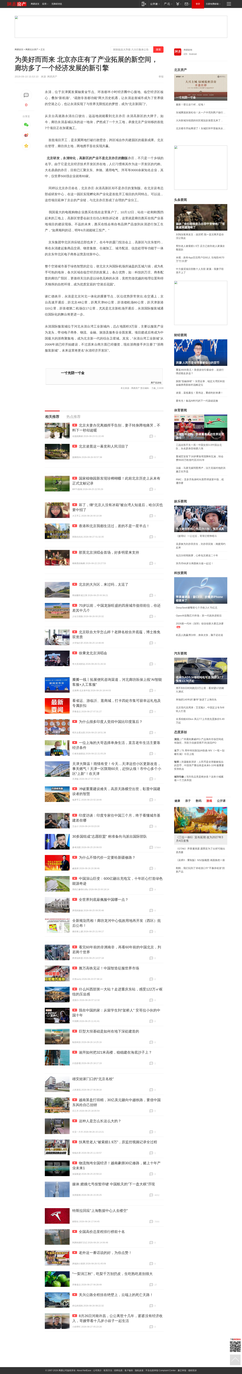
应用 (44, 4)
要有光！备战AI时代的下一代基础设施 (197, 400)
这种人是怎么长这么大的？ (100, 1121)
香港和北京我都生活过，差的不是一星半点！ (114, 526)
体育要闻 (180, 410)
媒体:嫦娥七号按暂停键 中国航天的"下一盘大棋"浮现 (113, 1184)
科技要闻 (180, 573)
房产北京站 (156, 382)
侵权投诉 (192, 1370)
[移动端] (144, 4)
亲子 (188, 800)
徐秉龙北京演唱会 (93, 653)
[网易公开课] (155, 4)
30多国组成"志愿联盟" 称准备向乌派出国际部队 (109, 836)
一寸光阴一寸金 (73, 373)
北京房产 (180, 70)
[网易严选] (167, 4)
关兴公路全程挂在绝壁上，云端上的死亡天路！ (116, 1295)
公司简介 (97, 1370)
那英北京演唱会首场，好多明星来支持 (109, 552)
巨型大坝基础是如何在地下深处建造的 (109, 1031)
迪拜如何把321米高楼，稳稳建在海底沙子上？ (115, 1052)
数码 (198, 800)
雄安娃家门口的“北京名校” (93, 1079)
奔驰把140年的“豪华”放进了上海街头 (196, 699)
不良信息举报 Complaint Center (160, 1370)
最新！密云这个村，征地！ (191, 104)
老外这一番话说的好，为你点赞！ (105, 1253)
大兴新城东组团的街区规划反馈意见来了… (199, 120)
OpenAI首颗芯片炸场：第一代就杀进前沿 (199, 615)
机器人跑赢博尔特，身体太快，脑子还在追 (199, 635)
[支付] (178, 4)
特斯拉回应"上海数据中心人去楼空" (100, 1211)
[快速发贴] (26, 95)
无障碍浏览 (56, 4)
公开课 (221, 800)
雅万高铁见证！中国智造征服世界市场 (109, 968)
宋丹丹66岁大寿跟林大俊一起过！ (194, 563)
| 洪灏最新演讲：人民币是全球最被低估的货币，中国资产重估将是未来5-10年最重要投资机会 (199, 765)
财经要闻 (180, 335)
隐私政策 (139, 1370)
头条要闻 (180, 200)
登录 (198, 4)
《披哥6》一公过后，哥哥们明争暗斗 (196, 536)
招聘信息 (118, 1370)
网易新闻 (188, 50)
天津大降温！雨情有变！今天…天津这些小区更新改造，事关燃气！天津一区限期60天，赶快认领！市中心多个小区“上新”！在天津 (116, 769)
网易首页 (35, 4)
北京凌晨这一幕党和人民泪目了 (103, 446)
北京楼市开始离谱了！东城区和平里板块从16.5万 (201, 128)
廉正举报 (182, 1370)
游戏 (209, 800)
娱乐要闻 (180, 501)
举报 (161, 76)
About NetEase (84, 1370)
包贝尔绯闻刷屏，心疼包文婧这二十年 (197, 555)
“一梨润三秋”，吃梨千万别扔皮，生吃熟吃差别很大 (112, 1274)
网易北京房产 (32, 49)
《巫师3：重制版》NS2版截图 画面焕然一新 (200, 860)
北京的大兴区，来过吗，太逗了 (103, 584)
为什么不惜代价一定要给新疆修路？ (107, 857)
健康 (177, 800)
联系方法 (108, 1370)
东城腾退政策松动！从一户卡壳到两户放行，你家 (201, 112)
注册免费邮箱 (212, 4)
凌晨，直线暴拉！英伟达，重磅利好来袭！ (199, 392)
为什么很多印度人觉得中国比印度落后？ (111, 722)
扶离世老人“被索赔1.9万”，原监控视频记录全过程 (118, 1142)
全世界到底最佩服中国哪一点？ (103, 899)
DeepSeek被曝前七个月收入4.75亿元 (196, 607)
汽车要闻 (180, 653)
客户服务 (129, 1370)
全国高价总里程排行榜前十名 (102, 1232)
